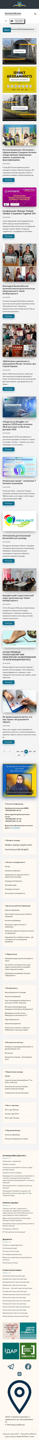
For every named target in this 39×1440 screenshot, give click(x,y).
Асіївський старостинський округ (14, 1276)
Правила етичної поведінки (12, 1173)
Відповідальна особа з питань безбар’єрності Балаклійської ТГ (16, 1014)
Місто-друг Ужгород (12, 1118)
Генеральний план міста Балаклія (17, 1093)
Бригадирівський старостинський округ (16, 1282)
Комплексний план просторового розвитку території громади (16, 1088)
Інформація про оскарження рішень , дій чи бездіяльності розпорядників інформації (19, 939)
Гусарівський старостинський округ (15, 1291)
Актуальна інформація (13, 996)
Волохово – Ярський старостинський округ (17, 1288)
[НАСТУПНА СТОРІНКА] (24, 755)
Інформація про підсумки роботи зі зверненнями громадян (17, 876)
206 (30, 751)
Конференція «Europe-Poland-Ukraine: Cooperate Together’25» (19, 212)
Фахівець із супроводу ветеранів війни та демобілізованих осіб (19, 1048)
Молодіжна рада (10, 885)
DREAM (7, 1076)
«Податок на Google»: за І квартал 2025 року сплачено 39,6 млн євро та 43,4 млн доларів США (17, 425)
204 (22, 751)
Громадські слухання (12, 889)
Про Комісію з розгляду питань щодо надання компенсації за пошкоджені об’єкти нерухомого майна (17, 967)
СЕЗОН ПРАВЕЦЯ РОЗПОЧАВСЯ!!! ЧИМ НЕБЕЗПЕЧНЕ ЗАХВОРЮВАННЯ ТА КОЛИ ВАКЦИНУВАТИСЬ (19, 656)
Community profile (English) (16, 849)
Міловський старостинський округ (14, 1297)
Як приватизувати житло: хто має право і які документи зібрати (17, 719)
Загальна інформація (12, 1135)
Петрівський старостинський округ (14, 1304)
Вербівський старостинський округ (15, 1285)
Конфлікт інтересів (9, 1164)
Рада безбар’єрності (12, 1019)
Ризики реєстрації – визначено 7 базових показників (19, 482)
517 (19, 755)
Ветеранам (9, 1053)
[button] (4, 751)
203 (18, 751)
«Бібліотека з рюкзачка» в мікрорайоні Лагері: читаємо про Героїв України (19, 364)
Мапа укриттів (19, 51)
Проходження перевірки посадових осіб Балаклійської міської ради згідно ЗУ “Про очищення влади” (17, 1193)
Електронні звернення (12, 871)
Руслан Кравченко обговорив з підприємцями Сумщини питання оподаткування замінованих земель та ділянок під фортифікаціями (19, 155)
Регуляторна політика (10, 1263)
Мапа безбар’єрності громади (15, 992)
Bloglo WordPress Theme (25, 1436)
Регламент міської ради (11, 1251)
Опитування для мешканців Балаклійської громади (17, 536)
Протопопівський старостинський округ (16, 1307)
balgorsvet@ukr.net (18, 1425)
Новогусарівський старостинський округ (16, 1301)
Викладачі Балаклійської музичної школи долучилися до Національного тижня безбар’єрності (19, 290)
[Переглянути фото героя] (19, 784)
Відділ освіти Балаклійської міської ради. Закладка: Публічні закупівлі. (17, 1219)
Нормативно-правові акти (12, 1161)
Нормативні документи (13, 1023)
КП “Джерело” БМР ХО (10, 1229)
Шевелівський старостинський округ (15, 1313)
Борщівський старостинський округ (15, 1279)
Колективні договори (10, 1248)
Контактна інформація (13, 920)
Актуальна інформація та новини (16, 1139)
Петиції (7, 866)
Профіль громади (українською (18, 845)
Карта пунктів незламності (19, 79)
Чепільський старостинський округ (15, 1310)
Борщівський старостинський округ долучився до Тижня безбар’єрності (18, 598)
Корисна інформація (12, 910)
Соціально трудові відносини (13, 1245)
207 (34, 751)
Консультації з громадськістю (15, 893)
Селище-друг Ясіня (12, 1114)
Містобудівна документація (12, 1254)
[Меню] (35, 13)
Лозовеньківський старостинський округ (16, 1294)
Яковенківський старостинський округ (16, 1316)
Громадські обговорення (13, 881)
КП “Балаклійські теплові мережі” (14, 1232)
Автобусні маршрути (19, 108)
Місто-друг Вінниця (12, 1110)
